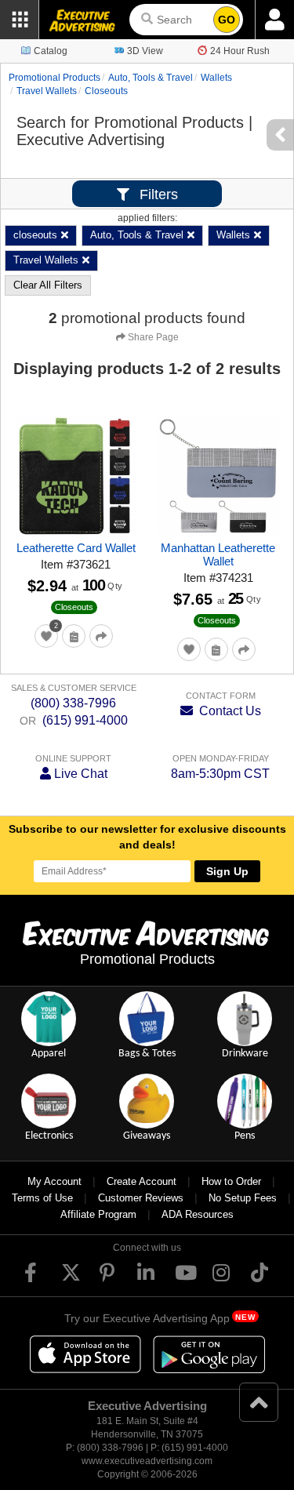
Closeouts (74, 607)
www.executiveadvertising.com (147, 1460)
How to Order (231, 1181)
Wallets (216, 77)
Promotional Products (54, 77)
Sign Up (227, 871)
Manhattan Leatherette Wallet (218, 554)
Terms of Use (42, 1198)
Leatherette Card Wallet (76, 547)
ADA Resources (198, 1214)
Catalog (50, 50)
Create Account (141, 1181)
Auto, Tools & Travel (150, 77)
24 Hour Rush (240, 50)
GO (226, 19)
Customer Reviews (140, 1198)
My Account (54, 1181)
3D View (145, 50)
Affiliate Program (98, 1214)
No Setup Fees (243, 1198)
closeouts (106, 90)
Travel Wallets (46, 90)
